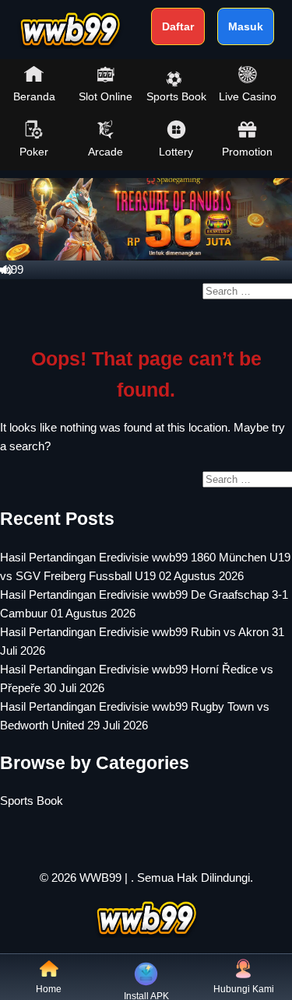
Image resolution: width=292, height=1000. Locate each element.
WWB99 (100, 877)
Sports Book (176, 96)
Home (49, 989)
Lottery (176, 151)
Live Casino (247, 96)
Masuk (245, 26)
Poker (33, 151)
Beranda (34, 96)
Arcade (105, 151)
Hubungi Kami (243, 989)
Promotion (247, 151)
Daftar (178, 26)
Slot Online (105, 96)
